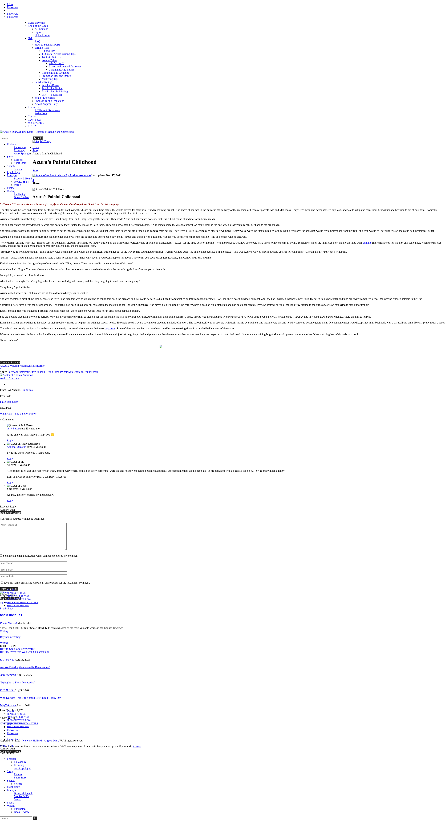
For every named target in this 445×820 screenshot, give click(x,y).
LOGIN (32, 125)
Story (10, 156)
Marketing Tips (50, 78)
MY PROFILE (36, 122)
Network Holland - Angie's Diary (40, 740)
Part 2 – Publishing (52, 88)
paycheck (110, 328)
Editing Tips (48, 50)
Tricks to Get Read (52, 57)
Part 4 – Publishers (52, 94)
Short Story (20, 162)
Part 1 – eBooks (50, 85)
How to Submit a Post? (47, 44)
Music (17, 184)
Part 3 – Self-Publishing (55, 91)
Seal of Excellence (45, 97)
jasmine (366, 242)
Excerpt (18, 159)
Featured (12, 144)
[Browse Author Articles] (16, 375)
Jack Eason (13, 428)
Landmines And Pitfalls (61, 69)
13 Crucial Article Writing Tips (58, 53)
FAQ (37, 41)
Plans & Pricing (36, 22)
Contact (32, 116)
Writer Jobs (41, 113)
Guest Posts (34, 119)
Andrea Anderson (16, 446)
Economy (19, 150)
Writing (11, 191)
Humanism (32, 365)
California (27, 389)
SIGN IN (5, 704)
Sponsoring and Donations (49, 100)
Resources (33, 107)
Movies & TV (21, 181)
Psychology (13, 172)
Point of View (49, 60)
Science (18, 169)
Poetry (10, 187)
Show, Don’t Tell (11, 615)
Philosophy (20, 147)
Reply (10, 440)
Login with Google (10, 512)
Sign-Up (39, 32)
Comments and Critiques (55, 72)
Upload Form (42, 35)
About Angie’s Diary (46, 103)
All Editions (41, 28)
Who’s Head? (56, 63)
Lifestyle (12, 175)
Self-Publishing (43, 82)
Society (11, 166)
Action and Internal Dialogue (65, 66)
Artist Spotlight (22, 153)
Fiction (22, 365)
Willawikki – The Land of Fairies (18, 413)
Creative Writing (9, 365)
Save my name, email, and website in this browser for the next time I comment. (46, 582)
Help (30, 38)
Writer (41, 365)
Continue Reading (10, 362)
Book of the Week (38, 25)
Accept (137, 746)
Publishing (20, 194)
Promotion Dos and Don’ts (56, 75)
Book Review (21, 197)
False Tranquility (9, 401)
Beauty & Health (23, 178)
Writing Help (42, 47)
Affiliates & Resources (47, 110)
